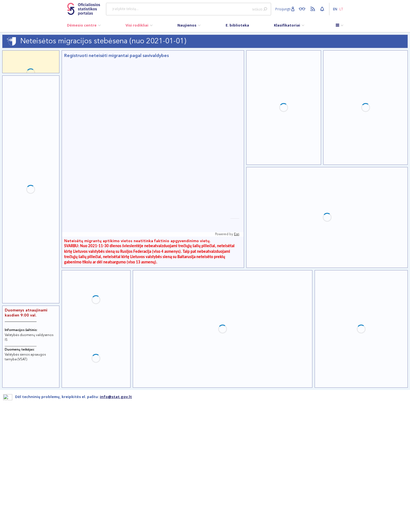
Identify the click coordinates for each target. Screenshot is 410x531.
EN (335, 9)
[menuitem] (84, 26)
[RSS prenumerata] (313, 8)
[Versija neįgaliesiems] (303, 8)
